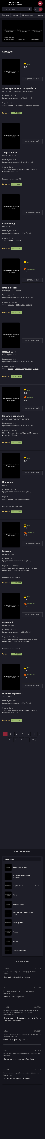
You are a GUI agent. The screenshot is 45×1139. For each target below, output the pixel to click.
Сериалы (5, 15)
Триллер (19, 433)
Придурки (7, 482)
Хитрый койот (9, 152)
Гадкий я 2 (7, 622)
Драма (25, 433)
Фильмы (15, 15)
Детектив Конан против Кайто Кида (18, 1059)
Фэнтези (34, 169)
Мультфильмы (27, 15)
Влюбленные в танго (13, 415)
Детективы (27, 105)
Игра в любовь (10, 287)
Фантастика (32, 568)
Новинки (40, 15)
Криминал (18, 105)
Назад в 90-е (9, 351)
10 (21, 739)
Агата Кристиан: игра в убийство (19, 88)
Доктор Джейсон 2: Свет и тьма (16, 977)
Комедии (36, 105)
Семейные (14, 171)
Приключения (24, 169)
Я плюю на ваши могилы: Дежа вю (17, 1078)
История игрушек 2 (12, 693)
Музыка (36, 369)
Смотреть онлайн (32, 79)
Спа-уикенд (8, 223)
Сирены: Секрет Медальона (15, 1039)
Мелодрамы (20, 305)
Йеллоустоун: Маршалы (13, 996)
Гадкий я (6, 551)
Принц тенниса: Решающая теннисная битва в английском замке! (22, 1019)
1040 (34, 739)
